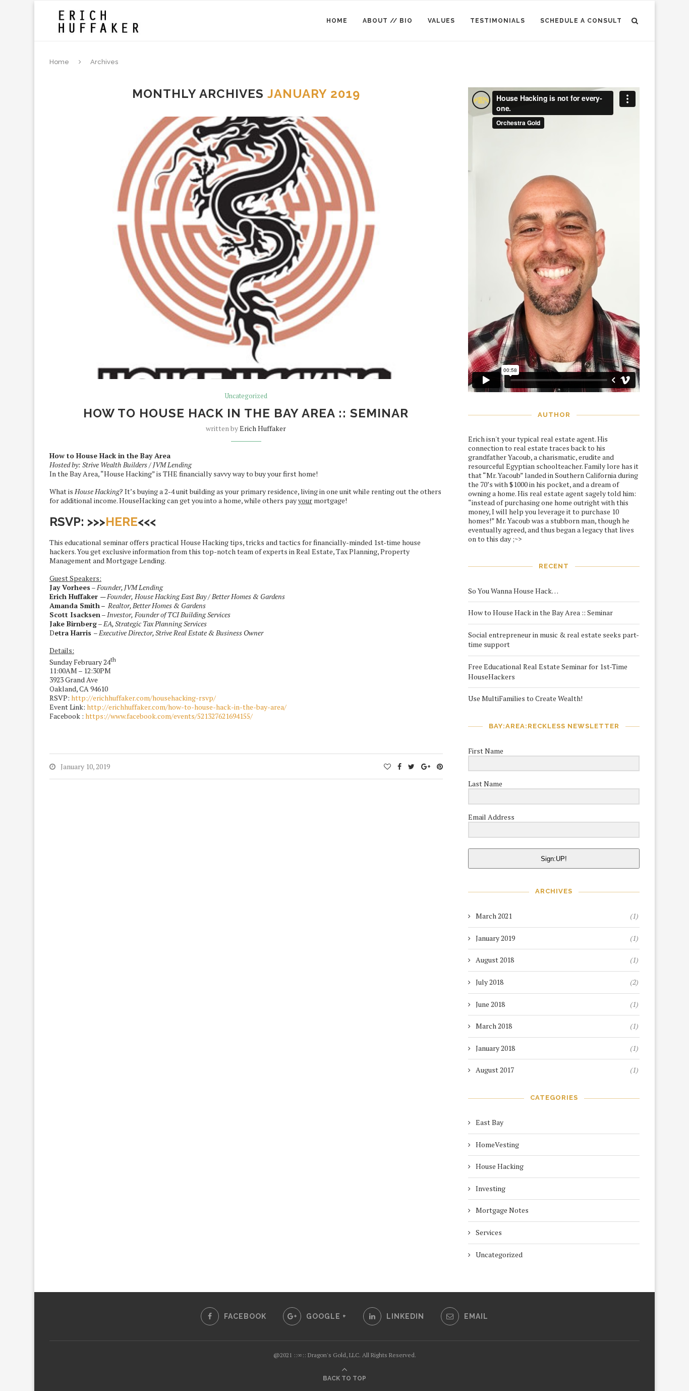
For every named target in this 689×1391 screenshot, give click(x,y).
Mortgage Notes (502, 1210)
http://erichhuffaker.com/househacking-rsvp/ (143, 698)
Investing (490, 1188)
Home (337, 20)
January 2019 (495, 938)
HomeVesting (497, 1144)
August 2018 (495, 960)
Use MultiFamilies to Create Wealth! (525, 698)
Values (441, 20)
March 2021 (494, 916)
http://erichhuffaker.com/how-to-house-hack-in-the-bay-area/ (186, 707)
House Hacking (500, 1166)
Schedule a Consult (581, 20)
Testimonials (497, 20)
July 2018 (489, 982)
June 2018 (490, 1004)
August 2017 (495, 1070)
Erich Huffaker (263, 428)
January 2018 (495, 1048)
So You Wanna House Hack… (513, 591)
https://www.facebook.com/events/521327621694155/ (169, 716)
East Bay (489, 1122)
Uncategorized (246, 396)
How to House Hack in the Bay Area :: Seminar (246, 413)
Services (489, 1232)
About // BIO (388, 20)
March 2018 (494, 1026)
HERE (121, 521)
